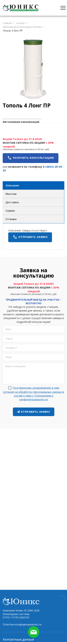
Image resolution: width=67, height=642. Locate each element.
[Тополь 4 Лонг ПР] (33, 69)
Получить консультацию (30, 158)
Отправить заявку (30, 237)
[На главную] (20, 7)
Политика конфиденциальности (22, 624)
